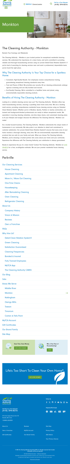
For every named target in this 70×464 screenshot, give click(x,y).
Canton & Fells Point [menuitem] (14, 316)
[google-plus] (52, 402)
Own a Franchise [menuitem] (12, 224)
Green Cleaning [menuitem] (12, 242)
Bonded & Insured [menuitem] (13, 256)
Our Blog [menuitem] (6, 274)
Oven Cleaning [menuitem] (11, 197)
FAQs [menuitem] (4, 229)
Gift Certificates (6, 434)
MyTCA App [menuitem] (10, 265)
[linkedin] (67, 402)
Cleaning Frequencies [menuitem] (14, 252)
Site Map (48, 426)
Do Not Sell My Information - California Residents (35, 453)
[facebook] (47, 402)
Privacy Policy (50, 430)
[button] (6, 7)
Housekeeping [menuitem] (11, 187)
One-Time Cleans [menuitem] (12, 183)
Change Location (37, 4)
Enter (49, 349)
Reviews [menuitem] (8, 220)
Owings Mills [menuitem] (10, 302)
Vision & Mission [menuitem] (12, 215)
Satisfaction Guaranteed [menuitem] (15, 247)
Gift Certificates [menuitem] (9, 325)
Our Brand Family (29, 434)
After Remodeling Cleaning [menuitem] (17, 192)
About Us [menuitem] (6, 206)
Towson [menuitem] (8, 307)
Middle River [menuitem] (10, 288)
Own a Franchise (7, 430)
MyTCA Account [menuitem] (9, 320)
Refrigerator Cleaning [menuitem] (14, 201)
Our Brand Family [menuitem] (10, 329)
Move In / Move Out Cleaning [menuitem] (18, 178)
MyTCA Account (28, 430)
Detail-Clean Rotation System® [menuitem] (18, 238)
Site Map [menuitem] (6, 334)
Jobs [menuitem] (4, 279)
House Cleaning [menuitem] (12, 169)
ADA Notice (49, 434)
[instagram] (64, 402)
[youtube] (58, 402)
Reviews (26, 426)
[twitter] (49, 402)
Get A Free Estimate (20, 348)
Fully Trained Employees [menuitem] (15, 261)
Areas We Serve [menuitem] (9, 284)
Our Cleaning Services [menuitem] (12, 165)
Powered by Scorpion (35, 459)
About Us (5, 426)
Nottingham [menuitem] (10, 297)
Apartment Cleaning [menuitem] (14, 174)
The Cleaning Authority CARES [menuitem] (18, 270)
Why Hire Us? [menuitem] (8, 233)
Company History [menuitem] (12, 210)
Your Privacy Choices (52, 439)
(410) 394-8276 (10, 411)
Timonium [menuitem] (9, 311)
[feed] (61, 402)
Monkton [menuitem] (9, 293)
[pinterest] (55, 402)
